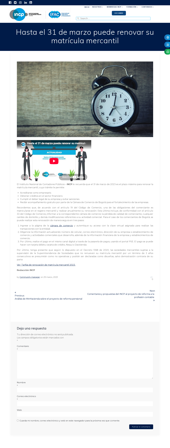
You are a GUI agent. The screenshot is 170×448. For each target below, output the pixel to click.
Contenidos (147, 7)
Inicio (87, 7)
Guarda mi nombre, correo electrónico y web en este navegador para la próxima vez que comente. (70, 420)
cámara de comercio (61, 225)
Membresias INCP (114, 7)
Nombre (21, 384)
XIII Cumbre (118, 13)
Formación (131, 7)
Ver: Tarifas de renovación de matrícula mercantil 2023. (46, 265)
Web (19, 410)
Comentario (23, 348)
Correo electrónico (26, 398)
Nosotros (96, 7)
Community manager (30, 277)
